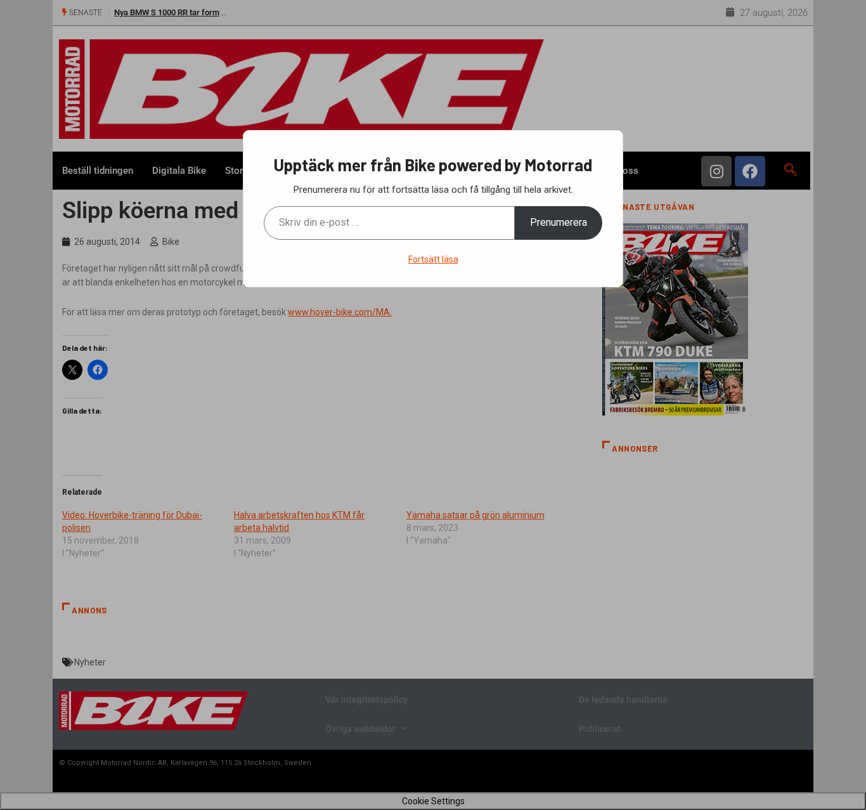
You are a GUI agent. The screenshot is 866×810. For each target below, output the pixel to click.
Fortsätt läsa (433, 259)
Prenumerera (558, 222)
